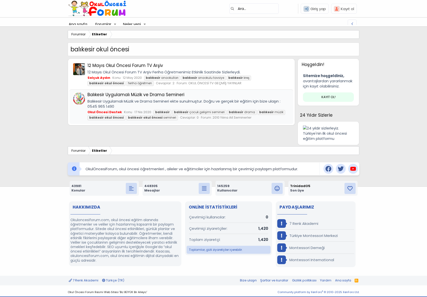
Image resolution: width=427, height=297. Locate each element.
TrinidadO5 (300, 186)
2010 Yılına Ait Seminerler (232, 117)
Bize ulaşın (248, 280)
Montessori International (311, 259)
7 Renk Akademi (303, 223)
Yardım (325, 280)
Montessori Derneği (306, 247)
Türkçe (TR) (114, 280)
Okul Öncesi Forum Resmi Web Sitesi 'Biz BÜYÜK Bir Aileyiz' (107, 292)
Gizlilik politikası (304, 280)
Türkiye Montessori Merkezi (313, 235)
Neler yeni (132, 24)
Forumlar (103, 24)
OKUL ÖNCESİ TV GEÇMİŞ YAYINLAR (214, 83)
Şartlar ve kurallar (274, 280)
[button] (115, 24)
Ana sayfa (78, 24)
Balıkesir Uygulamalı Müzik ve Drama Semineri (135, 95)
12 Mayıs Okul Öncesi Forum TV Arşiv (125, 65)
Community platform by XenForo (318, 292)
